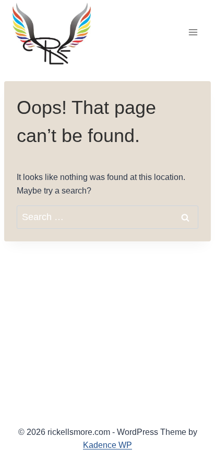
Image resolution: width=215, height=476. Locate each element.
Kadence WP (107, 445)
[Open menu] (192, 32)
